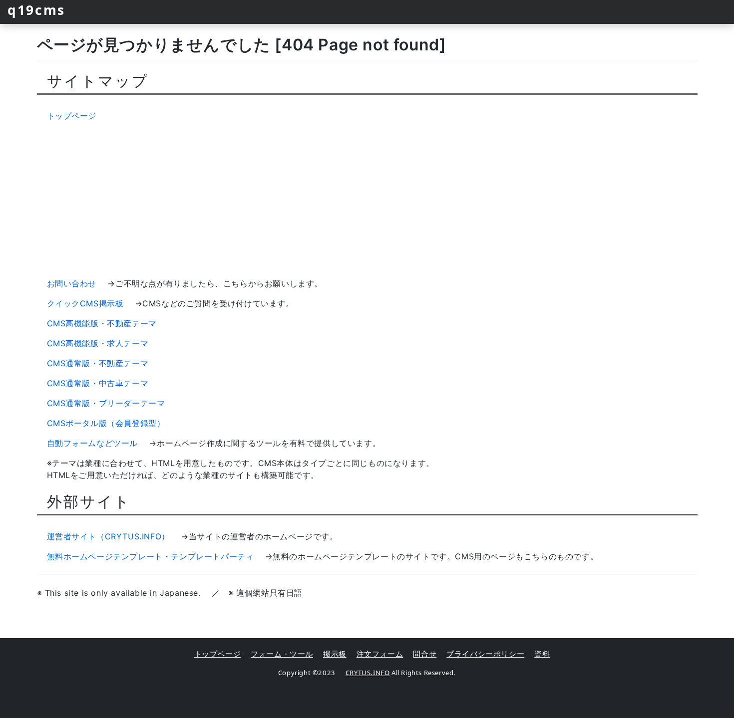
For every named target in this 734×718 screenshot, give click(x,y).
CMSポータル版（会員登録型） (106, 423)
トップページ (72, 116)
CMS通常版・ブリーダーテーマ (106, 403)
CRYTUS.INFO (368, 672)
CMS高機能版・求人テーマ (98, 343)
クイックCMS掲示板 (85, 303)
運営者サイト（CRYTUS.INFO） (108, 536)
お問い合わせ (72, 283)
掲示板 (335, 654)
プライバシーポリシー (485, 654)
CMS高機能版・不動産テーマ (102, 323)
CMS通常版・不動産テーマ (98, 363)
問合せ (424, 654)
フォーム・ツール (282, 654)
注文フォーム (380, 654)
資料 (542, 654)
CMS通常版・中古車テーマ (98, 383)
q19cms (36, 10)
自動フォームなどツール (92, 443)
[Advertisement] (367, 199)
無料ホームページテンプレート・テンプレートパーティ (150, 556)
